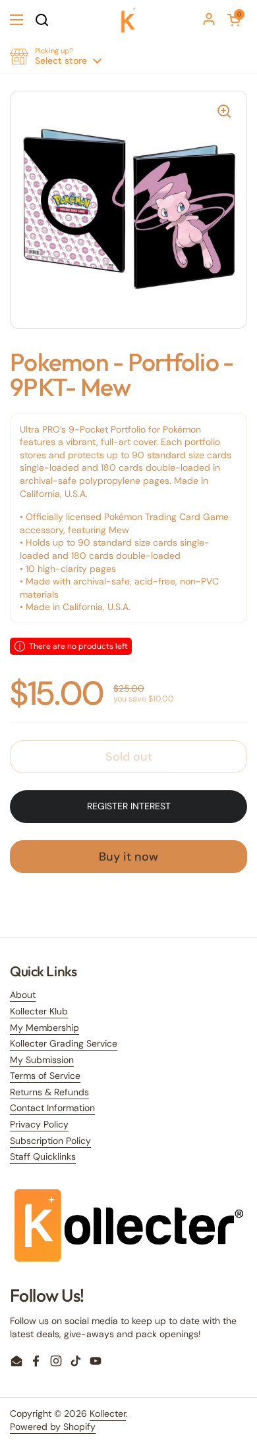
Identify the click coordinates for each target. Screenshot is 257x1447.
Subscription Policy (50, 1141)
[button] (234, 20)
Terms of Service (45, 1075)
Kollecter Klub (39, 1011)
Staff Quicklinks (43, 1156)
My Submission (42, 1060)
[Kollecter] (128, 20)
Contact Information (52, 1108)
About (23, 995)
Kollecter (108, 1413)
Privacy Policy (39, 1124)
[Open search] (41, 20)
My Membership (44, 1027)
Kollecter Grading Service (63, 1043)
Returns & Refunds (49, 1092)
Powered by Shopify (53, 1427)
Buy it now (128, 857)
